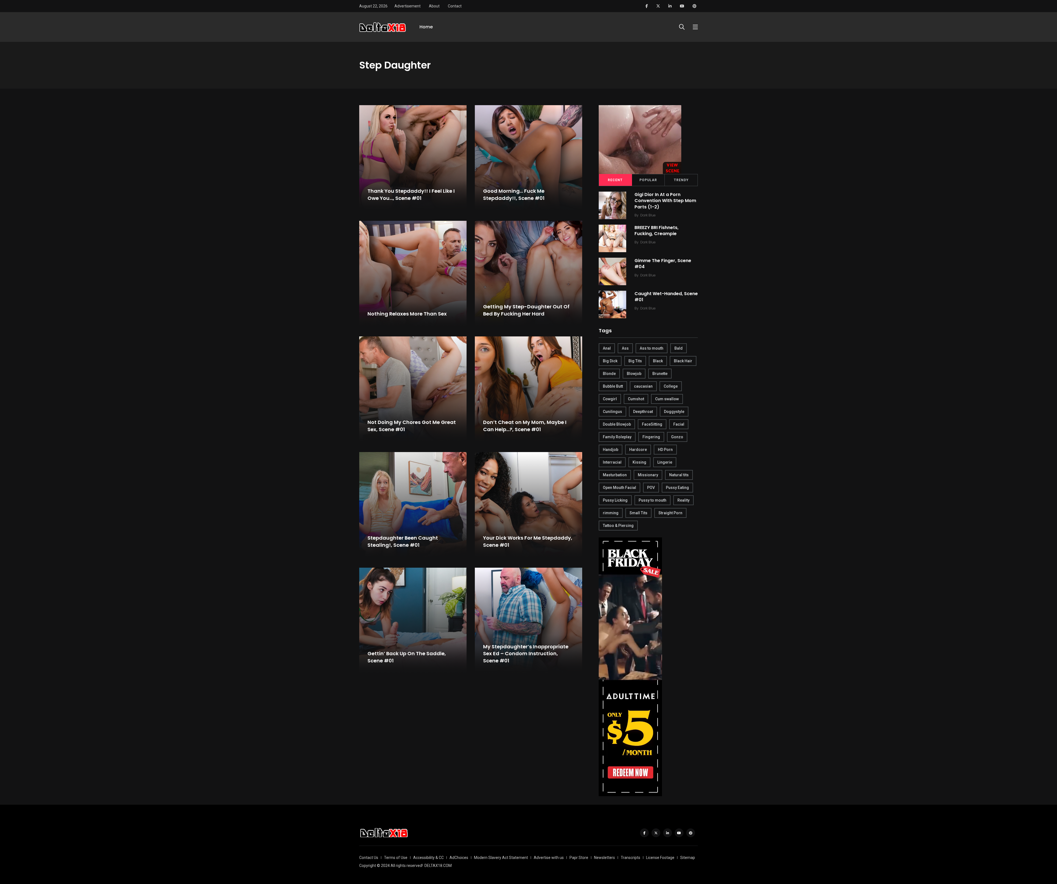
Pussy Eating (677, 487)
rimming (611, 513)
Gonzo (677, 437)
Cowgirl (610, 399)
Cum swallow (667, 399)
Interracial (612, 462)
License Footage (660, 857)
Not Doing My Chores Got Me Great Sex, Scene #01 (411, 426)
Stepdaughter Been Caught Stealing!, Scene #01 (402, 541)
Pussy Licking (615, 500)
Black (658, 361)
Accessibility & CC (428, 857)
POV (651, 487)
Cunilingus (612, 411)
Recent (615, 180)
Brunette (660, 373)
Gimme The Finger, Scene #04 (662, 263)
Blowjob (634, 373)
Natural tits (679, 475)
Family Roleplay (617, 437)
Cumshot (636, 399)
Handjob (610, 449)
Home (426, 27)
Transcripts (630, 857)
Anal (607, 348)
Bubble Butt (613, 386)
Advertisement (407, 6)
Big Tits (635, 361)
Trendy (681, 180)
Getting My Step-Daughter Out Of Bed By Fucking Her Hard (526, 310)
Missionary (648, 475)
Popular (648, 180)
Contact (455, 6)
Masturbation (615, 475)
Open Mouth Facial (619, 487)
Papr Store (579, 857)
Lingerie (664, 462)
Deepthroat (643, 411)
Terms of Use (395, 857)
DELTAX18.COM (438, 865)
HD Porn (665, 449)
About (434, 6)
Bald (678, 348)
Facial (678, 424)
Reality (683, 500)
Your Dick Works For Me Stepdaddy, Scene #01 (527, 541)
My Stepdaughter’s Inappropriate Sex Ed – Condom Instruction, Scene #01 (525, 653)
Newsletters (604, 857)
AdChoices (459, 857)
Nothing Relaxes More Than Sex (407, 313)
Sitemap (687, 857)
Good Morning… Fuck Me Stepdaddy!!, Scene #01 (513, 195)
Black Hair (683, 361)
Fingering (651, 437)
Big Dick (610, 361)
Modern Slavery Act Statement (501, 857)
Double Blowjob (617, 424)
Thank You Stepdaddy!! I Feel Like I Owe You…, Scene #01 (411, 195)
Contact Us (368, 857)
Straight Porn (670, 513)
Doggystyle (674, 411)
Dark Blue (648, 215)
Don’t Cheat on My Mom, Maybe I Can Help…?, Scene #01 (524, 426)
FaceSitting (652, 424)
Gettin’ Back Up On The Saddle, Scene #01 (406, 657)
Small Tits (638, 513)
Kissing (639, 462)
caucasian (643, 386)
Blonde (609, 373)
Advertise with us (549, 857)
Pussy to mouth (652, 500)
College (671, 386)
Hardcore (638, 449)
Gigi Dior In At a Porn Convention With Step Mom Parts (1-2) (665, 200)
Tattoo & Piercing (618, 525)
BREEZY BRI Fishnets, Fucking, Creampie (656, 230)
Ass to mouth (651, 348)
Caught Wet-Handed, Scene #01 (666, 296)
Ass (625, 348)
